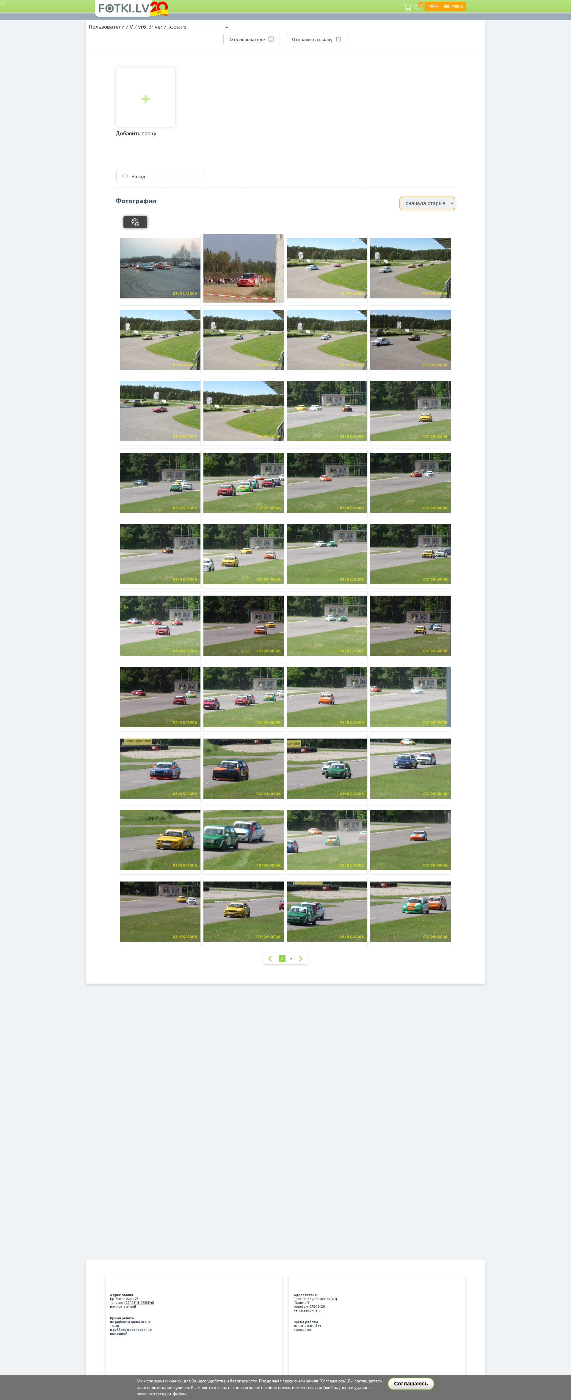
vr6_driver (150, 26)
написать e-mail (123, 1306)
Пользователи (107, 26)
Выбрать (165, 298)
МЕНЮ (457, 6)
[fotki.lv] (123, 11)
